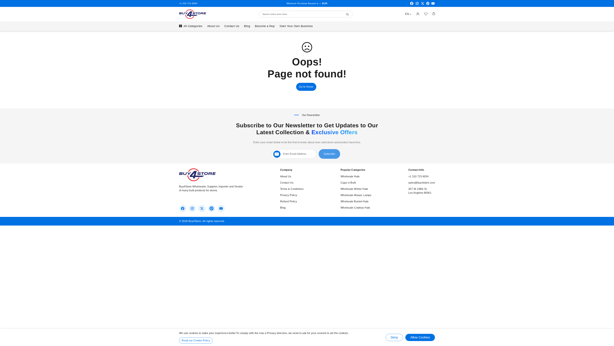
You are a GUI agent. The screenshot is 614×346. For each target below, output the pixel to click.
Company (286, 170)
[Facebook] (412, 4)
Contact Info (416, 170)
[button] (408, 14)
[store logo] (192, 14)
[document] (307, 337)
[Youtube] (433, 4)
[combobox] (306, 14)
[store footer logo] (197, 180)
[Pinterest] (427, 4)
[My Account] (417, 13)
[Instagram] (417, 4)
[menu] (307, 26)
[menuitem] (190, 26)
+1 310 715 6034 (188, 3)
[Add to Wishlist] (426, 13)
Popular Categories (353, 170)
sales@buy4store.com (421, 182)
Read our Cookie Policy (196, 340)
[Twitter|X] (423, 4)
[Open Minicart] (434, 13)
